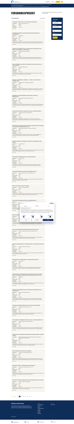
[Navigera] (62, 2)
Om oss (39, 409)
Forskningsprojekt (40, 404)
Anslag (39, 407)
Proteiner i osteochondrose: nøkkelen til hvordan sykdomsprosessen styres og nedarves (27, 379)
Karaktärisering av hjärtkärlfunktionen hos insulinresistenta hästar (23, 156)
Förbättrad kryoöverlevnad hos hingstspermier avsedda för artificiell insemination (26, 111)
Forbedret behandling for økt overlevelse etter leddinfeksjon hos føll (24, 171)
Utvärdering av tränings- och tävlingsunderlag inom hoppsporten (23, 365)
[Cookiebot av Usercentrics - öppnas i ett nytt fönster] (50, 203)
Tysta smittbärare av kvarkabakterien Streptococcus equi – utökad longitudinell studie (27, 319)
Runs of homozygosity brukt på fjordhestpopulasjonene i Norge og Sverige (25, 229)
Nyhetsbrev (39, 413)
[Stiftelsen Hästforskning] (16, 2)
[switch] (33, 216)
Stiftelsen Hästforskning (17, 403)
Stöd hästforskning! (41, 408)
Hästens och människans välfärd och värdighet (20, 185)
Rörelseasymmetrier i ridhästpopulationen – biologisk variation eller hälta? (25, 259)
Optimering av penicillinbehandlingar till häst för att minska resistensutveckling (26, 305)
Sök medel (39, 405)
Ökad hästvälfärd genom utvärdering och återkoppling (21, 350)
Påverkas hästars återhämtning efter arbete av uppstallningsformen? (24, 200)
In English (39, 410)
